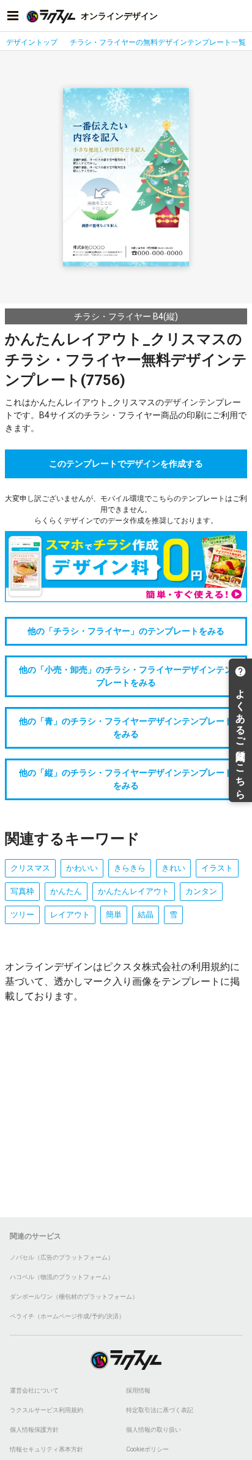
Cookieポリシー (147, 1449)
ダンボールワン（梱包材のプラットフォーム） (74, 1296)
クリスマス (30, 868)
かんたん (66, 891)
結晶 (146, 914)
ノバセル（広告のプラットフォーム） (62, 1257)
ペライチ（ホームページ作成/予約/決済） (67, 1316)
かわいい (82, 868)
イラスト (217, 868)
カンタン (201, 891)
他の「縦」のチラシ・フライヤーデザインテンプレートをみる (126, 779)
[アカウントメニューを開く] (239, 16)
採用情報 (138, 1390)
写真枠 (22, 891)
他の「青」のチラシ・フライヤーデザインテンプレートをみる (126, 727)
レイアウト (70, 914)
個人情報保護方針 (34, 1429)
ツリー (22, 914)
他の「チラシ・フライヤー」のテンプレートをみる (126, 631)
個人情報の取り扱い (153, 1429)
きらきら (130, 868)
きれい (173, 868)
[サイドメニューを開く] (13, 16)
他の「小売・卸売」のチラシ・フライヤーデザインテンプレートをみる (126, 676)
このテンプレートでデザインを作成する (126, 463)
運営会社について (34, 1390)
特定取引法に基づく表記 (159, 1410)
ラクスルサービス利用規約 (46, 1410)
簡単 (114, 914)
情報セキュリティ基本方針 (46, 1449)
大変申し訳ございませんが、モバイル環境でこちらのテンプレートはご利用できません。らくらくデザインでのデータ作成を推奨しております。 (126, 509)
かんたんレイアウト (133, 891)
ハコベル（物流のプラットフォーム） (62, 1277)
